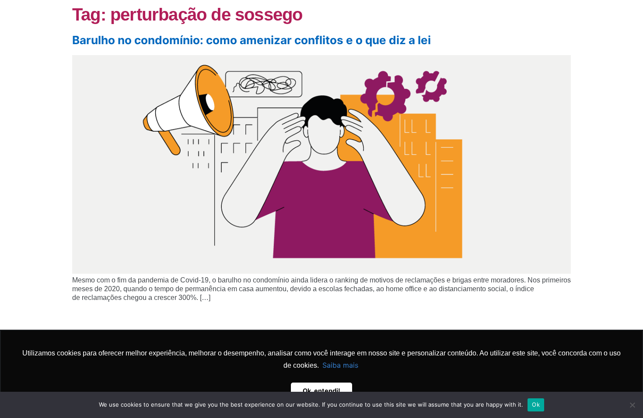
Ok (536, 404)
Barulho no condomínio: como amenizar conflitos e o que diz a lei (251, 40)
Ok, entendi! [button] (321, 390)
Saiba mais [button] (340, 365)
